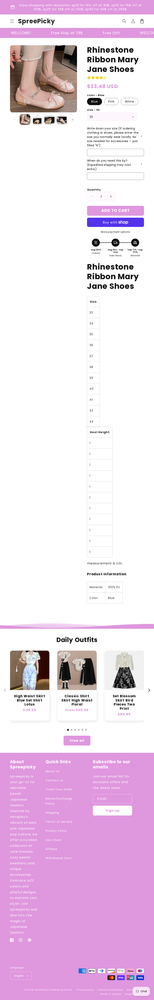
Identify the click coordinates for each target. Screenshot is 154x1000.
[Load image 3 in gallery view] (49, 119)
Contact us (54, 780)
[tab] (68, 730)
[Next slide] (149, 690)
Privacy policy (85, 989)
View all (77, 740)
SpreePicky (42, 989)
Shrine (68, 989)
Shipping (52, 813)
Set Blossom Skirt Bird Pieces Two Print (124, 702)
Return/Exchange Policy (59, 801)
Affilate (51, 849)
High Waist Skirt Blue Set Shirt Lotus (29, 700)
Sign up (112, 810)
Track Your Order (59, 789)
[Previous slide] (5, 690)
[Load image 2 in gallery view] (37, 119)
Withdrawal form (59, 858)
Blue (94, 101)
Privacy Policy (56, 831)
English (19, 976)
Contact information (110, 989)
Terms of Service (59, 822)
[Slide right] (72, 119)
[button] (12, 21)
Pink (111, 101)
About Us (53, 771)
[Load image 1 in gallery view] (25, 119)
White (129, 101)
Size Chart (54, 840)
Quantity (94, 190)
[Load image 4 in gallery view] (62, 119)
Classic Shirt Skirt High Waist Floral (76, 700)
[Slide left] (14, 119)
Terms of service (110, 994)
